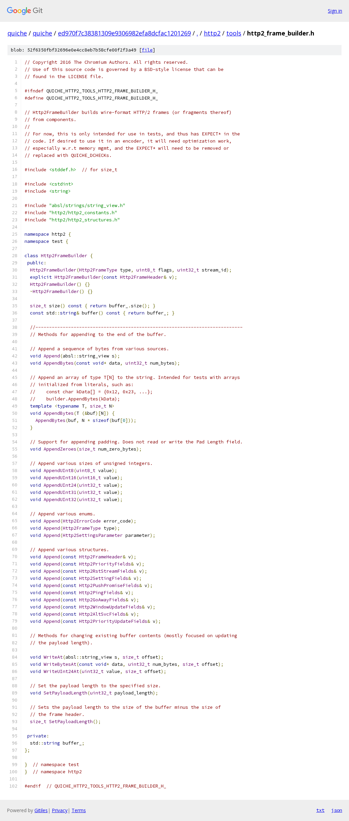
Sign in (335, 11)
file (147, 50)
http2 (212, 33)
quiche (17, 33)
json (336, 810)
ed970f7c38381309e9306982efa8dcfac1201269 (124, 33)
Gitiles (41, 810)
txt (320, 810)
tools (233, 33)
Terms (79, 810)
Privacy (59, 810)
